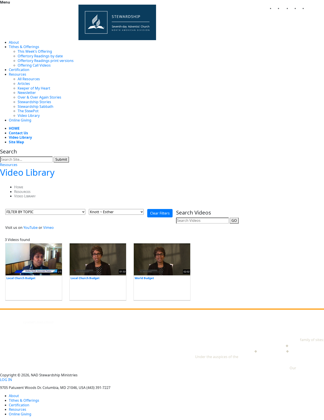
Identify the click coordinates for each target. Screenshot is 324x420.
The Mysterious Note (306, 345)
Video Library (29, 115)
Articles (24, 83)
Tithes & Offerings (24, 46)
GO (234, 220)
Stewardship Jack (270, 345)
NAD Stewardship (284, 339)
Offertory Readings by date (40, 56)
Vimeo (48, 227)
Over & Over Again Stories (39, 97)
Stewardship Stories (34, 101)
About (14, 42)
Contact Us (18, 133)
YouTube (30, 227)
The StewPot (28, 110)
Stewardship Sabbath (35, 106)
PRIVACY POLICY (310, 368)
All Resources (29, 79)
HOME (14, 128)
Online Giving (20, 120)
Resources (17, 74)
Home (18, 187)
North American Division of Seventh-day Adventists (281, 356)
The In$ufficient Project (234, 351)
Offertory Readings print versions (46, 60)
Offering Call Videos (34, 65)
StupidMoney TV (271, 351)
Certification (19, 69)
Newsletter (27, 92)
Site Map (16, 142)
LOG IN (6, 379)
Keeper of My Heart (34, 88)
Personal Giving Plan (307, 351)
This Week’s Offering (35, 51)
